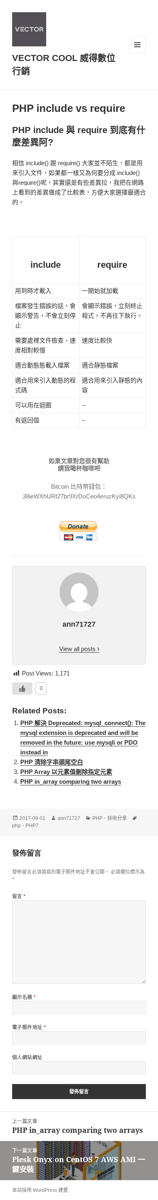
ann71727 (69, 818)
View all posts (78, 648)
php (16, 825)
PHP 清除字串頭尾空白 (51, 761)
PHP (97, 818)
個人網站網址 (27, 1057)
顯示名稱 (24, 997)
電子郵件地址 (29, 1027)
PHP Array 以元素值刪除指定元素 (66, 771)
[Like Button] (22, 688)
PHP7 (32, 825)
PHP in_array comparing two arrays (70, 781)
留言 (19, 896)
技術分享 (117, 818)
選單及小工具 (137, 44)
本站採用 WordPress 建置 (40, 1190)
